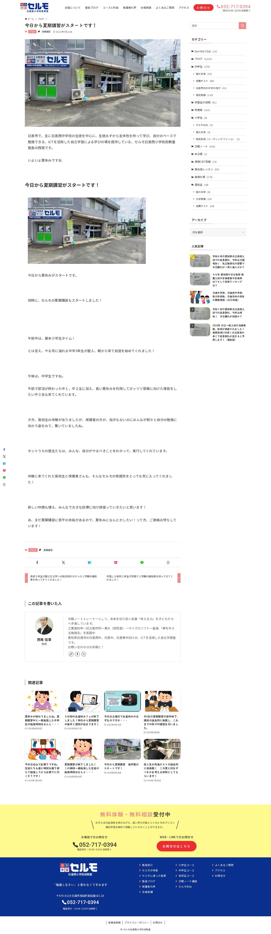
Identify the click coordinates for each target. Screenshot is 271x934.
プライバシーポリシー (136, 922)
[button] (37, 562)
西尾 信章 (44, 639)
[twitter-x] (83, 654)
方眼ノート (205, 146)
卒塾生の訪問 (205, 102)
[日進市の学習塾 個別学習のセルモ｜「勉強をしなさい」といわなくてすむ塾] (34, 7)
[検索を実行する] (242, 25)
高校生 (202, 184)
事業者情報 (114, 922)
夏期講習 (46, 31)
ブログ (32, 31)
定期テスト (205, 81)
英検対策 (204, 177)
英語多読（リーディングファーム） (218, 139)
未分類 (201, 154)
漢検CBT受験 (206, 161)
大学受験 (204, 199)
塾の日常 (204, 74)
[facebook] (77, 654)
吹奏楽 (202, 110)
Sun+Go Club (206, 51)
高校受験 (204, 95)
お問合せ (204, 7)
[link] (71, 654)
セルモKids (204, 125)
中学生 (202, 66)
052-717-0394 (236, 6)
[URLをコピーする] (168, 562)
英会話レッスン (207, 169)
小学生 (201, 117)
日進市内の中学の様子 (211, 88)
